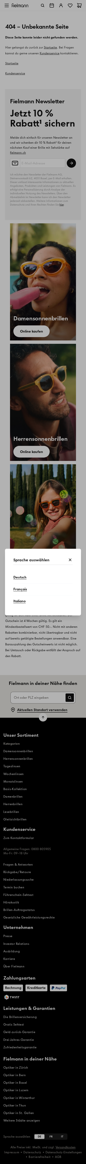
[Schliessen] (70, 560)
